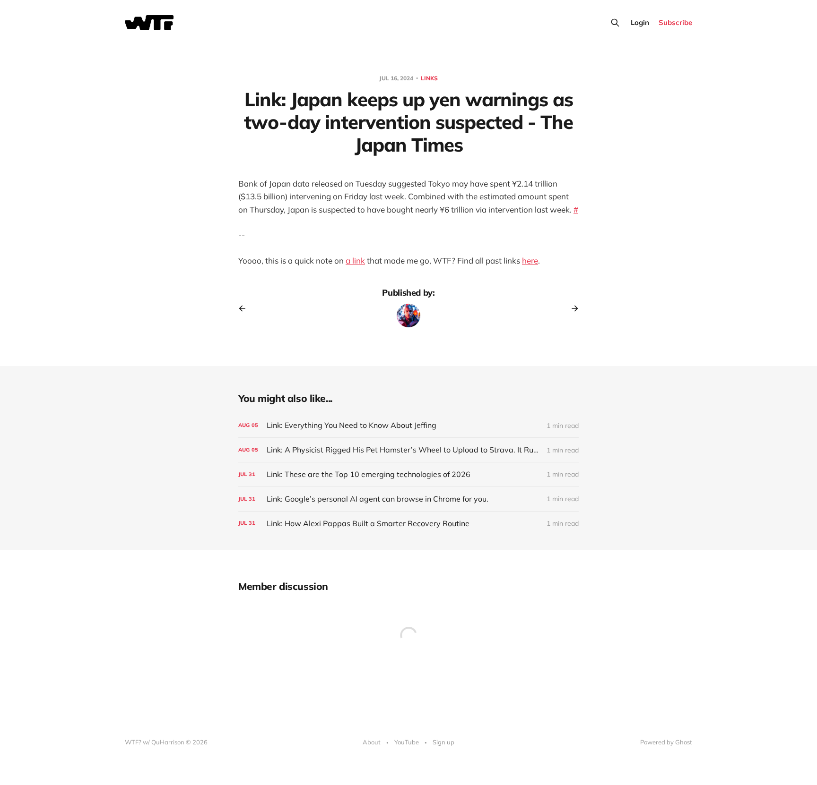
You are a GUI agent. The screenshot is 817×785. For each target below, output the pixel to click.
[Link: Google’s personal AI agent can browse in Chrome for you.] (408, 499)
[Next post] (572, 308)
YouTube (406, 742)
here (530, 260)
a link (355, 260)
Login (640, 22)
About (372, 742)
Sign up (443, 742)
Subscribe (675, 22)
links (429, 78)
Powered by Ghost (666, 742)
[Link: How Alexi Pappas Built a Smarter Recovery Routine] (408, 524)
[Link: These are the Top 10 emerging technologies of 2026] (408, 474)
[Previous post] (245, 308)
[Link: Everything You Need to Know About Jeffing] (408, 425)
